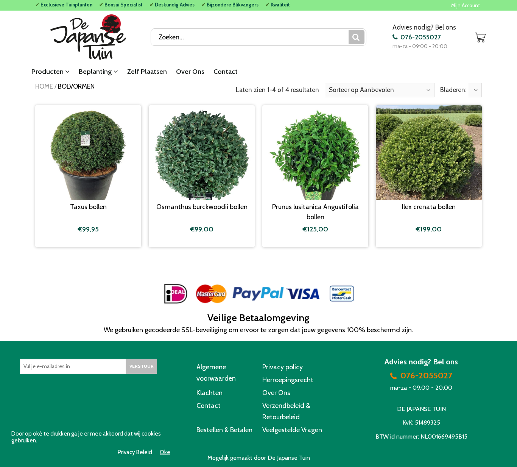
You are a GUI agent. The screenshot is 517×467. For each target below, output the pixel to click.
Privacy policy (282, 367)
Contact (225, 71)
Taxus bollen (88, 207)
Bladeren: (454, 90)
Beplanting (96, 71)
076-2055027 (420, 37)
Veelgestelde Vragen (292, 430)
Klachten (209, 393)
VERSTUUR (141, 366)
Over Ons (190, 71)
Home (44, 86)
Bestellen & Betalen (224, 430)
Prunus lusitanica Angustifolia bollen (315, 212)
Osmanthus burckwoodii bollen (202, 207)
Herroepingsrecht (287, 380)
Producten (48, 71)
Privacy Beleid (135, 452)
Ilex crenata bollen (429, 207)
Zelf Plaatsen (147, 71)
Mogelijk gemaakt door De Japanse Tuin (258, 457)
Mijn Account (465, 5)
